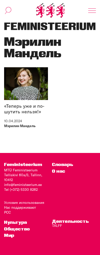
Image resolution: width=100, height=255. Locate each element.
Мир (9, 235)
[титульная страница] (50, 10)
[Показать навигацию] (92, 10)
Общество (17, 228)
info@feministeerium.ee (23, 184)
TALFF (57, 225)
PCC (7, 212)
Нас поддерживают (20, 207)
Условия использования (24, 202)
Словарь (62, 164)
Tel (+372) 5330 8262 (21, 189)
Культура (15, 222)
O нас (58, 171)
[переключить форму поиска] (8, 10)
